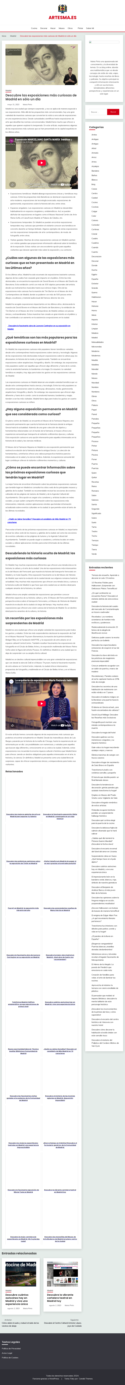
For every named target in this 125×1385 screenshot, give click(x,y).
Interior (95, 324)
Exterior (95, 283)
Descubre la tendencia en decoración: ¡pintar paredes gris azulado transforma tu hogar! (105, 787)
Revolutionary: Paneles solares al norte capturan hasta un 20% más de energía (105, 679)
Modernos (96, 355)
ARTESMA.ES (63, 17)
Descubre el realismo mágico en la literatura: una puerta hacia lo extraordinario (105, 700)
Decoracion (96, 256)
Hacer (53, 28)
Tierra (94, 549)
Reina (94, 486)
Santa (94, 504)
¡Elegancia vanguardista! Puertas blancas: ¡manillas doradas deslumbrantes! (103, 946)
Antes (94, 134)
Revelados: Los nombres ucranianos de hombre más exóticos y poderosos (103, 619)
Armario (95, 153)
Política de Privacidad (11, 1348)
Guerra (94, 292)
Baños (94, 175)
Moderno (95, 351)
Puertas (95, 468)
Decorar (43, 28)
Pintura (95, 450)
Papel (94, 409)
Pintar (80, 28)
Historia (95, 306)
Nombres (95, 391)
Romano (95, 491)
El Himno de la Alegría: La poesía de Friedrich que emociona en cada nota (103, 967)
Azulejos (95, 166)
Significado (96, 513)
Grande (95, 288)
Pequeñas (96, 427)
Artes (94, 161)
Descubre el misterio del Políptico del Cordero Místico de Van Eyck (105, 1043)
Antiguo (95, 143)
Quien (94, 473)
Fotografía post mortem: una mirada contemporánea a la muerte (104, 725)
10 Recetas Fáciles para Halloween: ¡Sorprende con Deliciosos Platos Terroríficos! (104, 585)
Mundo (95, 373)
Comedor (95, 225)
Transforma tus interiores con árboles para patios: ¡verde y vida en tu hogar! (104, 928)
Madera (95, 333)
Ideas (94, 315)
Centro (95, 193)
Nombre (95, 387)
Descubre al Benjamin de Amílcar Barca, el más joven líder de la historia (103, 890)
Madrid (8, 90)
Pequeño (95, 432)
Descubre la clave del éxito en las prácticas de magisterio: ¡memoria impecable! (105, 658)
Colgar (94, 211)
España (95, 279)
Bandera (95, 171)
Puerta (95, 464)
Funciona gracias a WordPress (46, 1378)
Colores (95, 220)
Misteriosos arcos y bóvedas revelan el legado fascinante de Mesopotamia (105, 957)
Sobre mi (90, 28)
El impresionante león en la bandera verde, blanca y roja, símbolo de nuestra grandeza (104, 879)
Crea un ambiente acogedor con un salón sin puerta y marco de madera (105, 668)
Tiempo (95, 545)
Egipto (94, 274)
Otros (70, 28)
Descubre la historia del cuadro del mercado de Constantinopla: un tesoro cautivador (105, 609)
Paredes (95, 419)
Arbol (94, 148)
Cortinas (95, 229)
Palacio (95, 405)
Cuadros (95, 243)
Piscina (95, 455)
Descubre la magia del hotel (103, 732)
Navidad (95, 382)
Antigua (95, 139)
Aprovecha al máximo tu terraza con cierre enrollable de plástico (105, 988)
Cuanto (95, 252)
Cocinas (95, 207)
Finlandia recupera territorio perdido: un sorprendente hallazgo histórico (103, 813)
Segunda (95, 509)
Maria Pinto (27, 104)
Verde (94, 554)
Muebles (95, 364)
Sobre (94, 518)
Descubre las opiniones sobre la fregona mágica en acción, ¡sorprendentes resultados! (105, 900)
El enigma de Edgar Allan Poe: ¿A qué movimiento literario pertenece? (105, 918)
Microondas (97, 346)
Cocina (34, 28)
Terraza (95, 540)
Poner (94, 459)
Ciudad (95, 198)
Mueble (95, 360)
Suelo (94, 522)
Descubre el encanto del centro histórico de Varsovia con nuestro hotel (105, 1022)
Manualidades (98, 342)
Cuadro (95, 238)
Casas (94, 189)
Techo (94, 536)
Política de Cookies (10, 1357)
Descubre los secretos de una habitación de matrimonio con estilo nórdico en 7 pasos (104, 689)
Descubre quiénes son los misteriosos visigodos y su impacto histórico (103, 740)
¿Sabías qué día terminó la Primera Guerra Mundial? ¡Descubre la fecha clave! (103, 841)
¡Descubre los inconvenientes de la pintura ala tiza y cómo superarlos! (104, 1012)
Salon (94, 495)
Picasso (95, 441)
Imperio (95, 319)
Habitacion (96, 297)
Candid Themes (86, 1378)
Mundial (95, 369)
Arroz (94, 157)
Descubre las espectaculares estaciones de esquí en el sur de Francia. (105, 648)
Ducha (94, 270)
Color (94, 216)
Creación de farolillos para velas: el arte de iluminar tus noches (103, 977)
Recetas (95, 482)
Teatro (94, 531)
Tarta (94, 527)
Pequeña (95, 423)
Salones (95, 500)
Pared (94, 414)
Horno (94, 310)
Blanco (95, 180)
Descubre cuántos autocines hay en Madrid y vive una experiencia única (16, 1299)
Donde (94, 265)
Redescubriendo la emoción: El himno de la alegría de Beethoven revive (105, 630)
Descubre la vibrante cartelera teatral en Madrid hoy (60, 1298)
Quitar (94, 477)
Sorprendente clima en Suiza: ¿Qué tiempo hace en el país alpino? (104, 859)
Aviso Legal (7, 1353)
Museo (62, 28)
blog (93, 184)
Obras (94, 396)
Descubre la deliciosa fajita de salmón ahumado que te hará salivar (104, 830)
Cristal (94, 234)
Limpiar (95, 328)
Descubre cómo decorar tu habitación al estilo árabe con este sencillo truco (104, 1032)
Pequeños (96, 437)
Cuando (95, 247)
